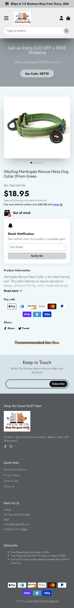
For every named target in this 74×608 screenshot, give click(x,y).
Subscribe (58, 383)
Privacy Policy (11, 475)
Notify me (37, 255)
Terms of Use (11, 481)
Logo (22, 18)
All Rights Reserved (49, 601)
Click (24, 529)
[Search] (67, 31)
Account (61, 18)
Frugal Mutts (32, 601)
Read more (11, 290)
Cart (68, 18)
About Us (9, 486)
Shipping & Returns (15, 469)
